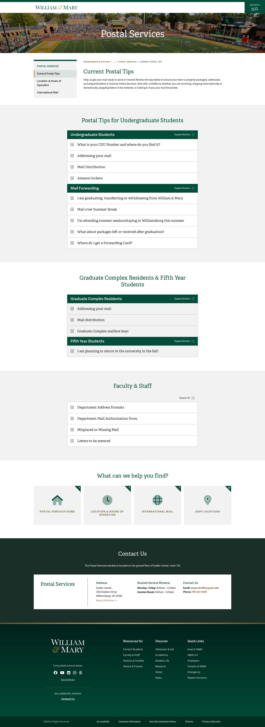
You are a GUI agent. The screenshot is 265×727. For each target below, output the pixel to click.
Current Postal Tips (48, 73)
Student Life (162, 660)
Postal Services (133, 34)
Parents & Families (133, 660)
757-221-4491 (199, 592)
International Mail (47, 92)
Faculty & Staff (131, 655)
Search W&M (195, 649)
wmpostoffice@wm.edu (205, 588)
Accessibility (103, 721)
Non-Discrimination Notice (163, 721)
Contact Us (68, 699)
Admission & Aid (164, 649)
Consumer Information (130, 721)
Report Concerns (197, 677)
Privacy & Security (211, 721)
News (158, 677)
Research (160, 666)
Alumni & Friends (132, 666)
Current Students (133, 649)
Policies (189, 721)
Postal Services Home (57, 511)
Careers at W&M (197, 666)
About (158, 672)
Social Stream (68, 679)
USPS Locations (207, 511)
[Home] (56, 7)
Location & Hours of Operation (49, 83)
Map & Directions (105, 600)
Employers (193, 660)
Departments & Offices (96, 62)
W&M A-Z (193, 655)
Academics (161, 655)
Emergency (194, 672)
